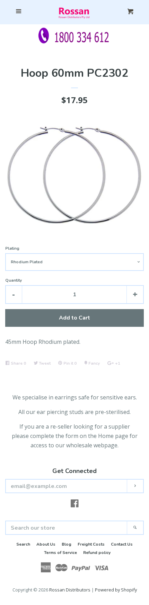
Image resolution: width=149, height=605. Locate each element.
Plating (12, 248)
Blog (66, 544)
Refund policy (97, 552)
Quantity (13, 280)
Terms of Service (60, 552)
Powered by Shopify (116, 590)
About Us (45, 544)
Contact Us (122, 544)
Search (23, 544)
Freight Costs (91, 544)
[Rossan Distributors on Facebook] (74, 504)
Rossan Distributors (69, 590)
